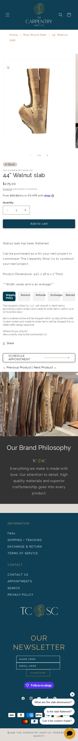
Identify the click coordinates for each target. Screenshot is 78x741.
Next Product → (45, 367)
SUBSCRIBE (38, 672)
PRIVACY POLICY (21, 594)
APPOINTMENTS (20, 581)
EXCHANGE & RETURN (25, 546)
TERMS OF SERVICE (23, 553)
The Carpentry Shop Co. (34, 733)
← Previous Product (17, 367)
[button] (7, 15)
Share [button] (10, 343)
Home (13, 35)
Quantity (8, 202)
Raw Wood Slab (35, 35)
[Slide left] (31, 155)
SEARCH (14, 588)
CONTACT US (18, 574)
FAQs (12, 533)
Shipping (7, 189)
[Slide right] (47, 155)
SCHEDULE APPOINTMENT (19, 357)
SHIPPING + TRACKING (25, 540)
